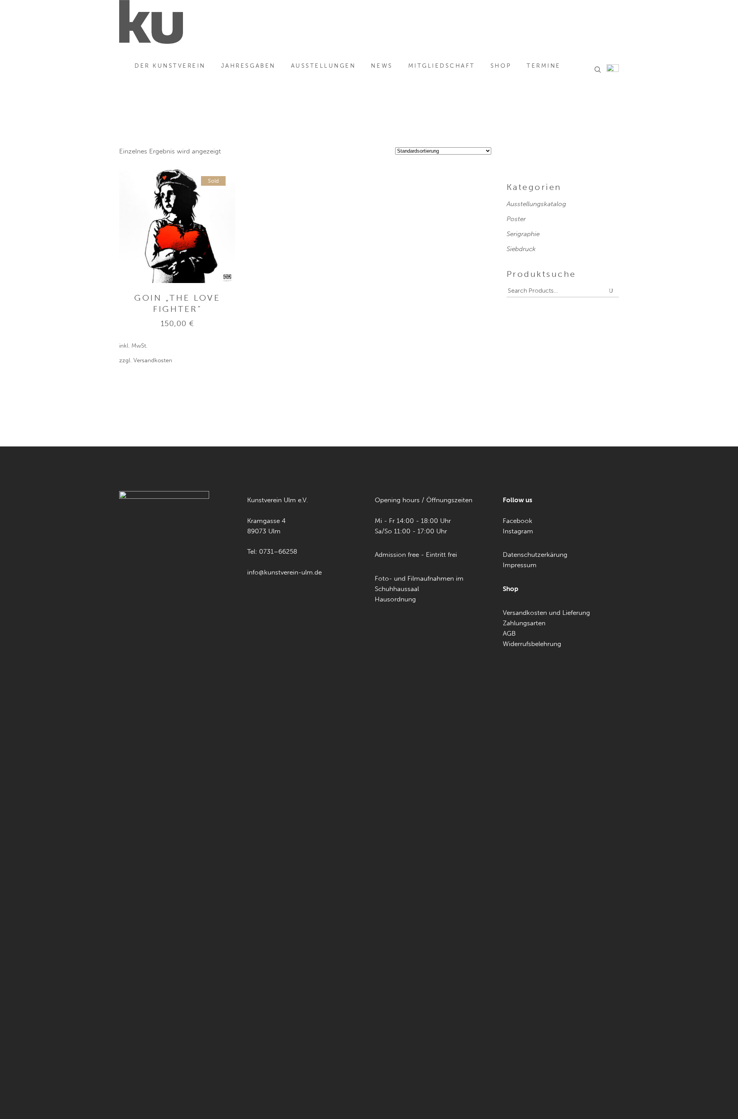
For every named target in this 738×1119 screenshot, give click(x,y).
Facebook (517, 521)
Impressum (520, 565)
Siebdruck (521, 249)
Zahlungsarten (524, 623)
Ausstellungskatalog (536, 204)
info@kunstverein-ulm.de (284, 572)
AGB (509, 633)
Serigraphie (523, 234)
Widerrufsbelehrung (532, 644)
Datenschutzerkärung (535, 554)
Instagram (518, 531)
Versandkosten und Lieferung (546, 612)
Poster (516, 219)
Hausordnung (395, 599)
